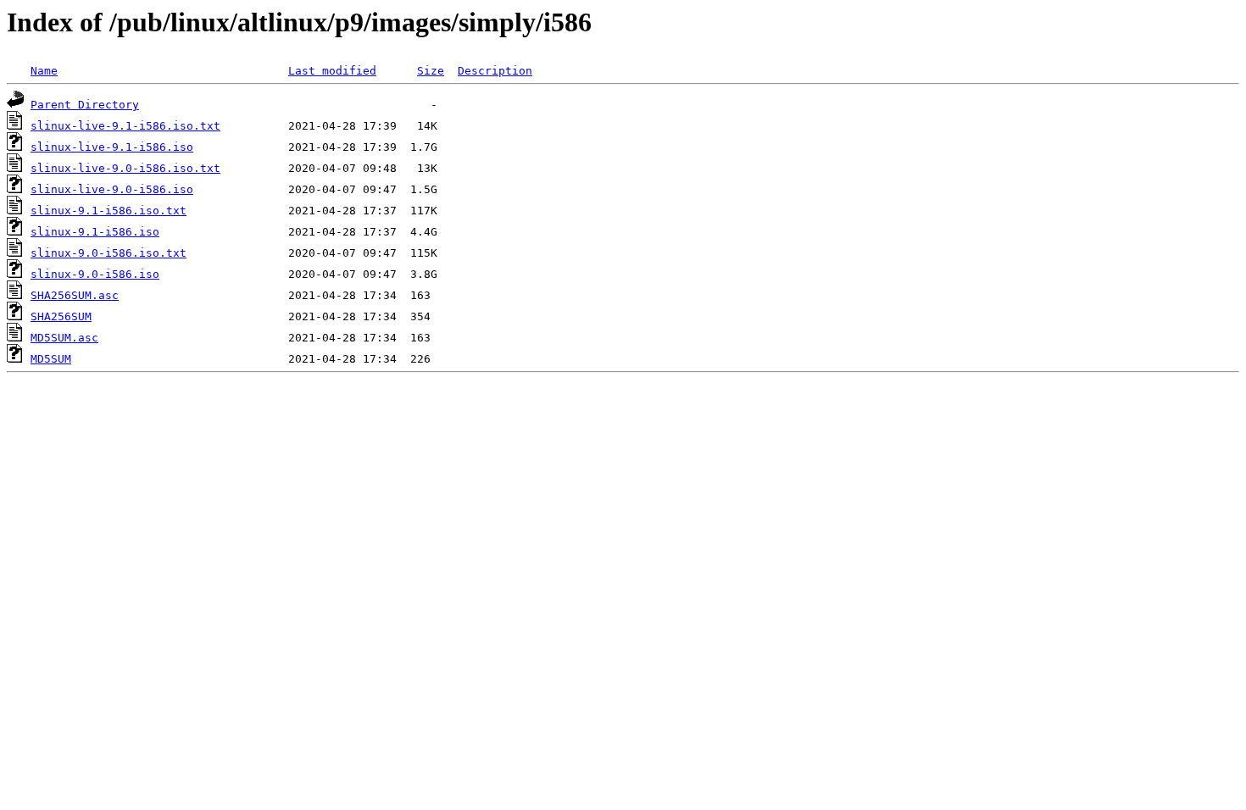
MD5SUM (51, 358)
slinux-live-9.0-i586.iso (112, 189)
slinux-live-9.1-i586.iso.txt (125, 125)
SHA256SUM (61, 316)
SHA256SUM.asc (75, 295)
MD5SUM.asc (64, 337)
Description (495, 70)
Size (430, 70)
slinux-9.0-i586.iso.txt (108, 253)
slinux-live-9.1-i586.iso (112, 147)
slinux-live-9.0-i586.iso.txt (125, 168)
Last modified (332, 70)
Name (44, 70)
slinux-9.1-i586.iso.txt (108, 210)
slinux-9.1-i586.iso (95, 231)
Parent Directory (85, 104)
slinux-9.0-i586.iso (95, 274)
